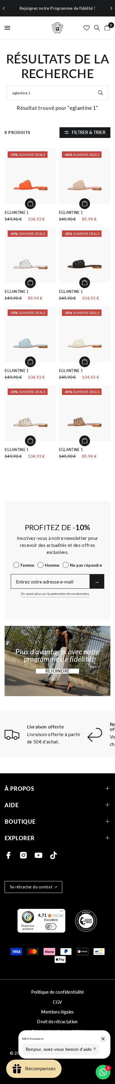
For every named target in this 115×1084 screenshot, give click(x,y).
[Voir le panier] (106, 27)
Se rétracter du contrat (31, 886)
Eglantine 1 (17, 212)
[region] (57, 8)
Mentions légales (57, 1011)
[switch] (50, 926)
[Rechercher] (97, 27)
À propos (19, 788)
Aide (12, 805)
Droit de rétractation (57, 1021)
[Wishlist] (86, 27)
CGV (57, 1002)
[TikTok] (53, 855)
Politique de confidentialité (57, 992)
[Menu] (61, 912)
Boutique (20, 821)
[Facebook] (8, 855)
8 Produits (17, 132)
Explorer (20, 838)
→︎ (96, 581)
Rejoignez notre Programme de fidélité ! (57, 8)
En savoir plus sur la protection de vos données (55, 593)
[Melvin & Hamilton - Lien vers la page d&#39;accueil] (58, 28)
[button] (57, 671)
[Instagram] (23, 855)
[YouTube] (38, 855)
